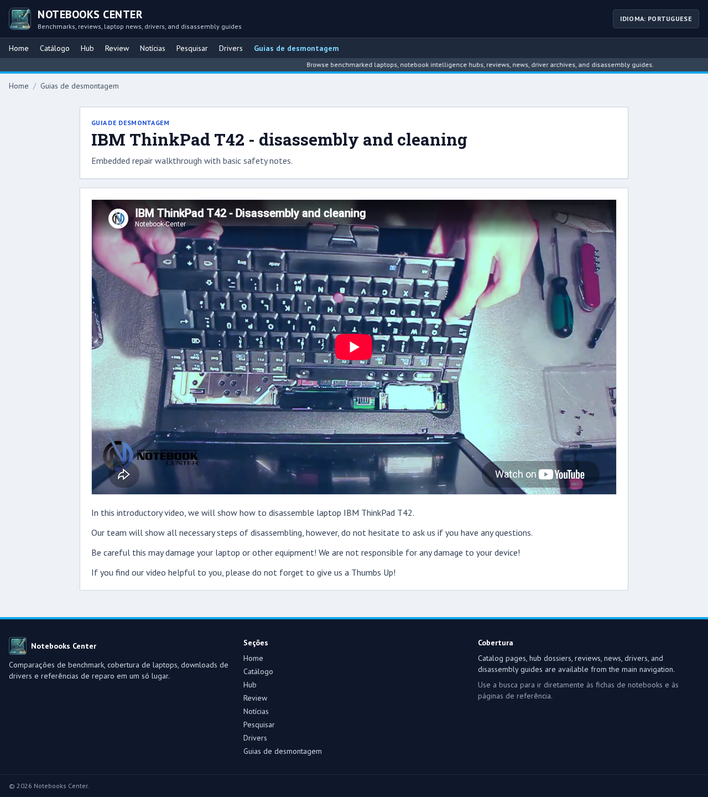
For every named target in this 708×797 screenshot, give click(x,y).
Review (117, 48)
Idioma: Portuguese (656, 18)
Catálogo (55, 48)
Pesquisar (192, 48)
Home (19, 48)
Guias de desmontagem (296, 48)
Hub (87, 48)
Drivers (231, 48)
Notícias (152, 48)
